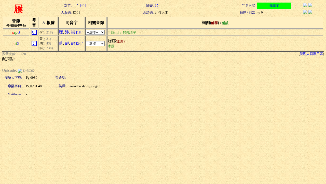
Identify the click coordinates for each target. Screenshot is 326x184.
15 (156, 5)
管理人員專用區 (311, 54)
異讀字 (274, 5)
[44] (82, 5)
